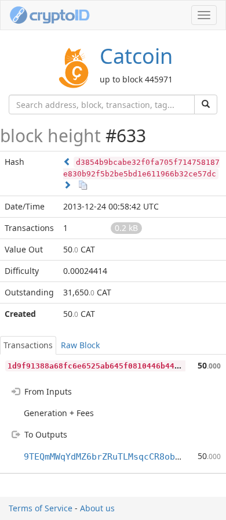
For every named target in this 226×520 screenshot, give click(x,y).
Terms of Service (40, 508)
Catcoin (136, 56)
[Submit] (205, 104)
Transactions (28, 345)
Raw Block (80, 345)
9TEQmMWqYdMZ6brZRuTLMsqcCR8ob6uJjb (112, 457)
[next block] (67, 184)
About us (97, 508)
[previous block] (67, 161)
